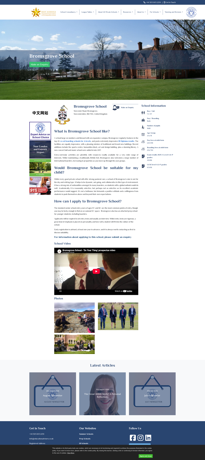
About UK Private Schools (108, 12)
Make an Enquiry (39, 64)
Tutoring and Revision (173, 12)
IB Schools (83, 443)
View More (70, 453)
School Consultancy (68, 12)
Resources (127, 12)
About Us (140, 12)
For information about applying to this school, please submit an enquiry (92, 237)
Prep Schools (84, 439)
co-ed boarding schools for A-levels (75, 141)
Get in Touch (170, 2)
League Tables (86, 12)
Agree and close (146, 456)
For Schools (154, 12)
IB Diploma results (126, 141)
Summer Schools (86, 434)
